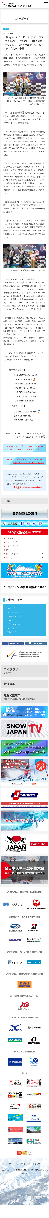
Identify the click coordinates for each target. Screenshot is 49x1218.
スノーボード (12, 628)
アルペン (9, 550)
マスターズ (11, 632)
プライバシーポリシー (18, 1164)
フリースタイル (13, 624)
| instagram (37, 643)
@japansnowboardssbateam (32, 487)
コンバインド (11, 542)
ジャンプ (9, 538)
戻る (9, 501)
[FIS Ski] (24, 654)
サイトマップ (34, 1164)
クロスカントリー (13, 546)
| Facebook (13, 643)
